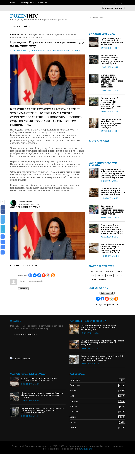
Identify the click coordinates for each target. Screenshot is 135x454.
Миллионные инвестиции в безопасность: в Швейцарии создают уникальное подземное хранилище (111, 81)
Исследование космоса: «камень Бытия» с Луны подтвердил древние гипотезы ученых (111, 60)
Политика (75, 380)
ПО (92, 271)
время (109, 275)
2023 (23, 34)
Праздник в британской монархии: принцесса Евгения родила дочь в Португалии (112, 210)
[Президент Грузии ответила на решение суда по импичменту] (3, 236)
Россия (73, 406)
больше (99, 271)
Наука (73, 422)
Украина (119, 275)
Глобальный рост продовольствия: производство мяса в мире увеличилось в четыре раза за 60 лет (112, 229)
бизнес (100, 275)
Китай (93, 279)
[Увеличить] (47, 236)
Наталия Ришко (26, 202)
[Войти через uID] (30, 275)
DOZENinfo (86, 448)
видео (119, 271)
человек (109, 271)
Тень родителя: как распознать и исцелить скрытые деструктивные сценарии (110, 123)
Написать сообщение (25, 334)
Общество (75, 385)
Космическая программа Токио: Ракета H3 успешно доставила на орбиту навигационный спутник (102, 358)
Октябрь (32, 34)
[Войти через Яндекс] (44, 275)
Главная (14, 34)
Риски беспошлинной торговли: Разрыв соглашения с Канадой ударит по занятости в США (112, 248)
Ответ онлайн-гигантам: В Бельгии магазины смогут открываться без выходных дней (98, 327)
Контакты (43, 2)
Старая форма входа (107, 304)
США (92, 275)
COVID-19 (102, 279)
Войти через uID (107, 293)
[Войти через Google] (48, 275)
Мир (77, 50)
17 (40, 34)
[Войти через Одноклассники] (53, 275)
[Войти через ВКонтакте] (35, 275)
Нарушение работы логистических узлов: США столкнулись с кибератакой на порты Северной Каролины (112, 173)
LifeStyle (74, 411)
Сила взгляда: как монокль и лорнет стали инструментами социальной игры (112, 192)
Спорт (73, 427)
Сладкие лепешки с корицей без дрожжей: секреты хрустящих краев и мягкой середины (102, 343)
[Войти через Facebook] (39, 275)
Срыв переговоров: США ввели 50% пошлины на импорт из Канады (111, 41)
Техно (73, 416)
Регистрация (27, 2)
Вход (12, 2)
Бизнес (73, 390)
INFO (24, 16)
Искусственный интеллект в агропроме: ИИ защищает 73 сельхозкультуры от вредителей (111, 103)
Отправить (23, 289)
